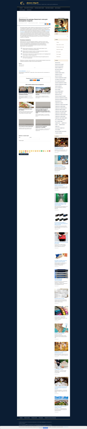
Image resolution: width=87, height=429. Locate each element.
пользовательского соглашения (41, 425)
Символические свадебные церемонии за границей (41, 127)
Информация (58, 56)
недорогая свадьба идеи (58, 92)
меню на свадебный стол (59, 87)
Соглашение (41, 417)
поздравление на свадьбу (59, 102)
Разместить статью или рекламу (50, 417)
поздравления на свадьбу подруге (60, 116)
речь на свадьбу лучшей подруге (60, 119)
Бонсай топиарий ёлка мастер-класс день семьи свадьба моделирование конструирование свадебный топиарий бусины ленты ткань (43, 110)
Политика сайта (34, 417)
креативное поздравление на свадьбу (60, 82)
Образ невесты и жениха (60, 44)
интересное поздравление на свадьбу (60, 77)
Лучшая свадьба (32, 3)
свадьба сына (57, 126)
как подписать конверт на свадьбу (60, 79)
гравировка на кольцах (58, 74)
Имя (19, 137)
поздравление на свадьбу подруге (60, 106)
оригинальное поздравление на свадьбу (61, 97)
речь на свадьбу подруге (59, 121)
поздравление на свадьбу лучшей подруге (61, 104)
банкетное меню (57, 62)
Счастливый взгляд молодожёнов (26, 126)
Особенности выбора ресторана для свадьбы (25, 109)
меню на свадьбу (57, 89)
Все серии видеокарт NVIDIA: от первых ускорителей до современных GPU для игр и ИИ (61, 223)
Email (30, 137)
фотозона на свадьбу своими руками (60, 131)
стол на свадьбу (57, 129)
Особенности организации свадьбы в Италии (43, 94)
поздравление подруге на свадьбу (60, 109)
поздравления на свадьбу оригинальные (61, 114)
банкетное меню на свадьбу (59, 64)
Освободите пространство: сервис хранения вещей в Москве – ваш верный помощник (60, 204)
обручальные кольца (58, 94)
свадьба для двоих (62, 124)
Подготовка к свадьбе (59, 49)
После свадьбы (58, 54)
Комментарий (21, 140)
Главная (57, 42)
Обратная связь (27, 417)
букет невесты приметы (58, 69)
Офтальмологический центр (59, 333)
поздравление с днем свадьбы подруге (61, 111)
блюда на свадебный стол (59, 67)
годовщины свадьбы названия (59, 72)
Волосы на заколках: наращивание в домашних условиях (26, 94)
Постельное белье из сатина (59, 298)
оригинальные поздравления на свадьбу (61, 99)
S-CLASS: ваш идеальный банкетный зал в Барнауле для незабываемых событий (61, 387)
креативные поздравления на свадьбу (60, 84)
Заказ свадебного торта (59, 369)
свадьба (56, 124)
